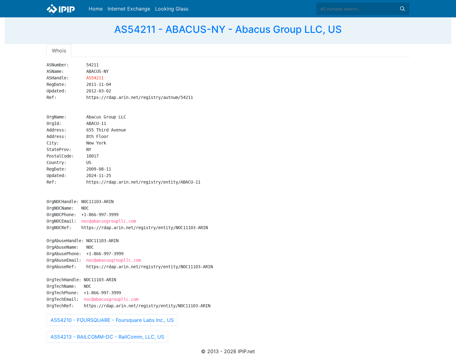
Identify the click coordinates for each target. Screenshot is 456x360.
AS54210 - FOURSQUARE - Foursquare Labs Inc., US (112, 320)
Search (402, 8)
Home (96, 9)
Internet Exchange (129, 9)
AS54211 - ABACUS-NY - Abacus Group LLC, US (228, 29)
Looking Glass (171, 9)
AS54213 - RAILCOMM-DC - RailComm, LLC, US (107, 337)
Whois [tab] (59, 50)
